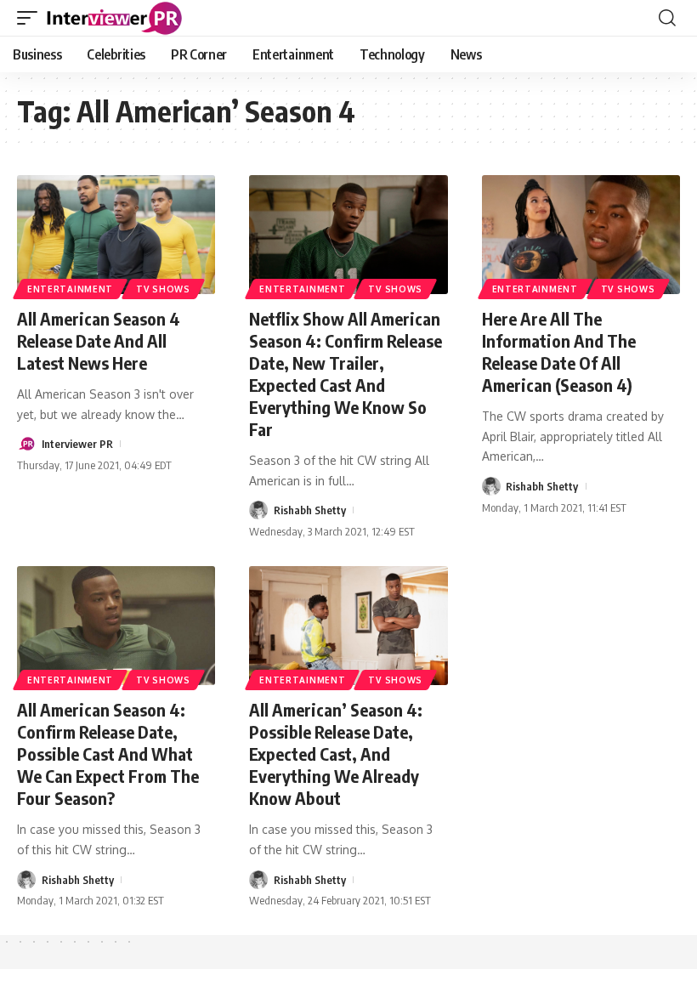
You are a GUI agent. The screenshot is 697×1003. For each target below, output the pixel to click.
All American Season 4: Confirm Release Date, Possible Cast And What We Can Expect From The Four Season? (108, 753)
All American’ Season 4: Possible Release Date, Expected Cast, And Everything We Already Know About (335, 753)
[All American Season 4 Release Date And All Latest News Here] (116, 234)
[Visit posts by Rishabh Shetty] (258, 510)
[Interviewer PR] (115, 18)
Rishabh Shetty (310, 510)
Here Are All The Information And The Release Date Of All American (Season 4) (559, 351)
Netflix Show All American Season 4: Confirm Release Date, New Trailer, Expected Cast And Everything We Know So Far (345, 373)
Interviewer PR (77, 443)
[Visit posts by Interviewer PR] (26, 443)
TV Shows (163, 289)
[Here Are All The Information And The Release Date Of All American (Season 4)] (581, 234)
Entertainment (70, 289)
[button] (31, 18)
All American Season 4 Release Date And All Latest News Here (98, 340)
